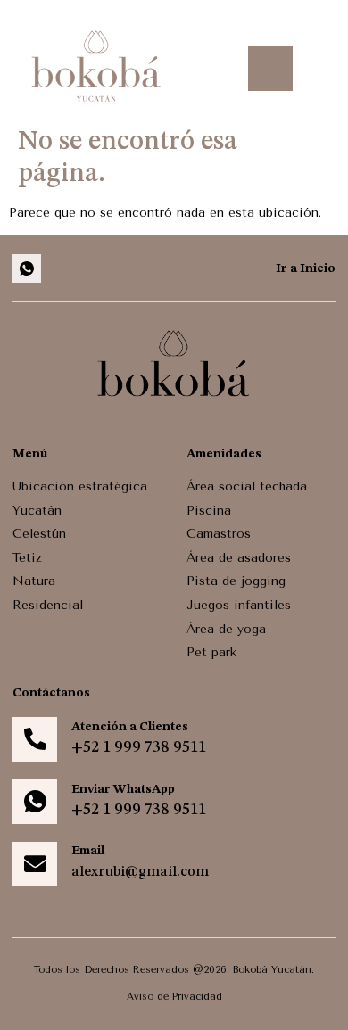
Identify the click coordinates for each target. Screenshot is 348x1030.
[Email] (34, 864)
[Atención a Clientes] (34, 739)
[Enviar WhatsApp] (34, 801)
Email (87, 851)
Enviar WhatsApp (123, 789)
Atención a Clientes (129, 727)
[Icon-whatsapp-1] (26, 268)
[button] (270, 68)
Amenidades (223, 454)
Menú (29, 454)
